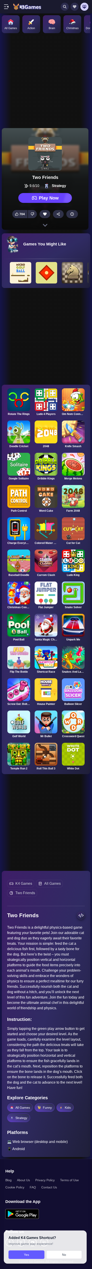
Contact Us (49, 1187)
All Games (52, 883)
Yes (26, 1254)
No (64, 1254)
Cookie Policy (14, 1187)
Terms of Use (69, 1180)
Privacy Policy (45, 1180)
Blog (8, 1180)
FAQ (33, 1187)
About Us (23, 1180)
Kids (68, 1107)
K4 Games (23, 883)
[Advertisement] (46, 80)
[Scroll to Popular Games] (45, 225)
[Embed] (81, 915)
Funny (47, 1107)
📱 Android (16, 1149)
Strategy (21, 1118)
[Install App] (84, 7)
